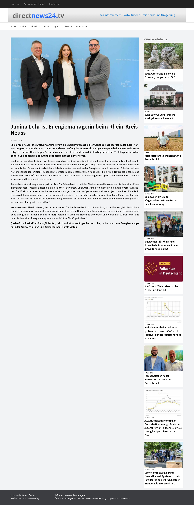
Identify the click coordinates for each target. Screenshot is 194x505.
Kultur (47, 26)
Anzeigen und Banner (34, 3)
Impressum (54, 3)
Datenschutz (125, 498)
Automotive (81, 26)
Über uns (15, 3)
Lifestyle (68, 26)
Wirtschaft (35, 26)
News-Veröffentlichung (96, 498)
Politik (23, 26)
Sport (56, 26)
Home (13, 26)
